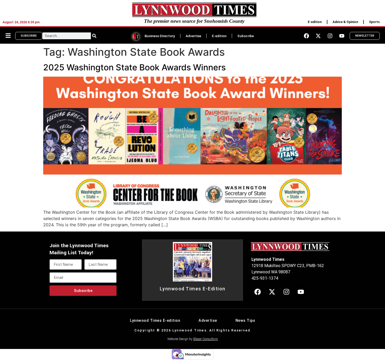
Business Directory (160, 36)
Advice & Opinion (345, 22)
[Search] (94, 35)
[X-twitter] (318, 36)
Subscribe (245, 36)
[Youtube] (342, 36)
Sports (374, 22)
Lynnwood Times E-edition (155, 320)
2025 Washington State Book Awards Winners (134, 67)
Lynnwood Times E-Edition (193, 288)
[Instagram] (330, 36)
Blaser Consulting (205, 339)
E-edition (315, 22)
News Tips (245, 320)
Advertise (193, 36)
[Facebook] (306, 36)
